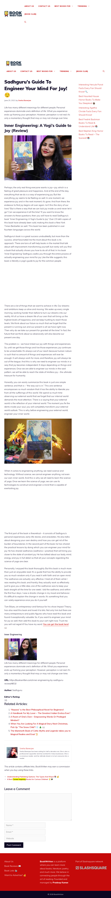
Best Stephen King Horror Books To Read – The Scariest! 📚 (91, 134)
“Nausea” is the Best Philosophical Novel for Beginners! (37, 709)
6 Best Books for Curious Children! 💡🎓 (30, 779)
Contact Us (44, 6)
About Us (29, 6)
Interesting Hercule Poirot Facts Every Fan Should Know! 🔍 (91, 88)
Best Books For (62, 6)
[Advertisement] (55, 44)
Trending (82, 6)
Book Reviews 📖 (12, 866)
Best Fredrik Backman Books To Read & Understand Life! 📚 (89, 123)
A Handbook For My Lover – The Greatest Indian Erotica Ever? (40, 713)
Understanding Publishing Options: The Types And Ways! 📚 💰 (33, 777)
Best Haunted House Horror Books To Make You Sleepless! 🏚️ (89, 100)
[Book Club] (30, 14)
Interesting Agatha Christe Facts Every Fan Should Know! (90, 111)
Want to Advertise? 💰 (15, 875)
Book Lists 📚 (10, 870)
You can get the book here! (56, 624)
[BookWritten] (14, 64)
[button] (25, 22)
